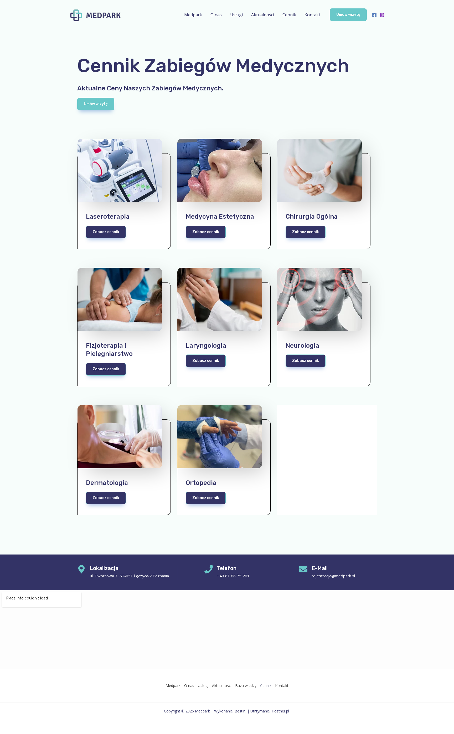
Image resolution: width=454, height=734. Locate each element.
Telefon (226, 568)
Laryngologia (206, 345)
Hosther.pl (281, 711)
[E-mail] (303, 569)
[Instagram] (382, 15)
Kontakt (312, 15)
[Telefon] (208, 569)
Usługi (236, 15)
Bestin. (240, 711)
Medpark (193, 15)
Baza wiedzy (245, 685)
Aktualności (262, 15)
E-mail (320, 568)
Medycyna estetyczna (220, 216)
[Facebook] (374, 15)
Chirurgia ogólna (312, 216)
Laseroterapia (108, 216)
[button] (348, 14)
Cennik (289, 15)
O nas (216, 15)
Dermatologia (107, 482)
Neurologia (302, 345)
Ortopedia (201, 482)
